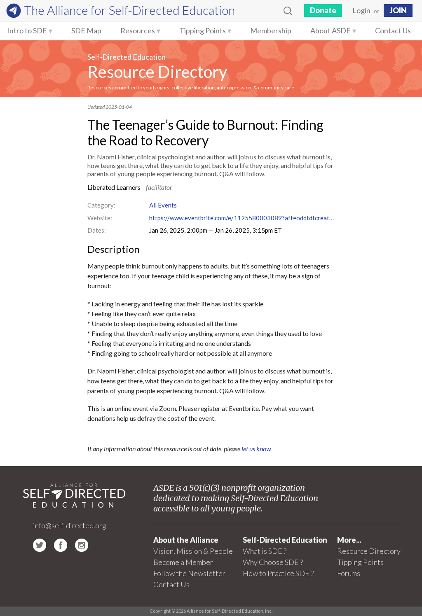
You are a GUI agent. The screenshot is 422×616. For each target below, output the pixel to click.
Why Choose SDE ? (273, 562)
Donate (323, 10)
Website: (99, 218)
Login (361, 10)
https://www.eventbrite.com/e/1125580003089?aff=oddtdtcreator (242, 218)
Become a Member (183, 562)
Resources (137, 30)
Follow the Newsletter (189, 573)
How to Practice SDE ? (278, 573)
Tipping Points (202, 30)
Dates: (96, 230)
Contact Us (393, 30)
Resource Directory (157, 72)
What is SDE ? (264, 550)
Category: (101, 205)
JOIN (398, 10)
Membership (270, 30)
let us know (255, 449)
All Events (163, 205)
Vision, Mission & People (193, 550)
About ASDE (330, 30)
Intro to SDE (27, 30)
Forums (348, 573)
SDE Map (86, 30)
